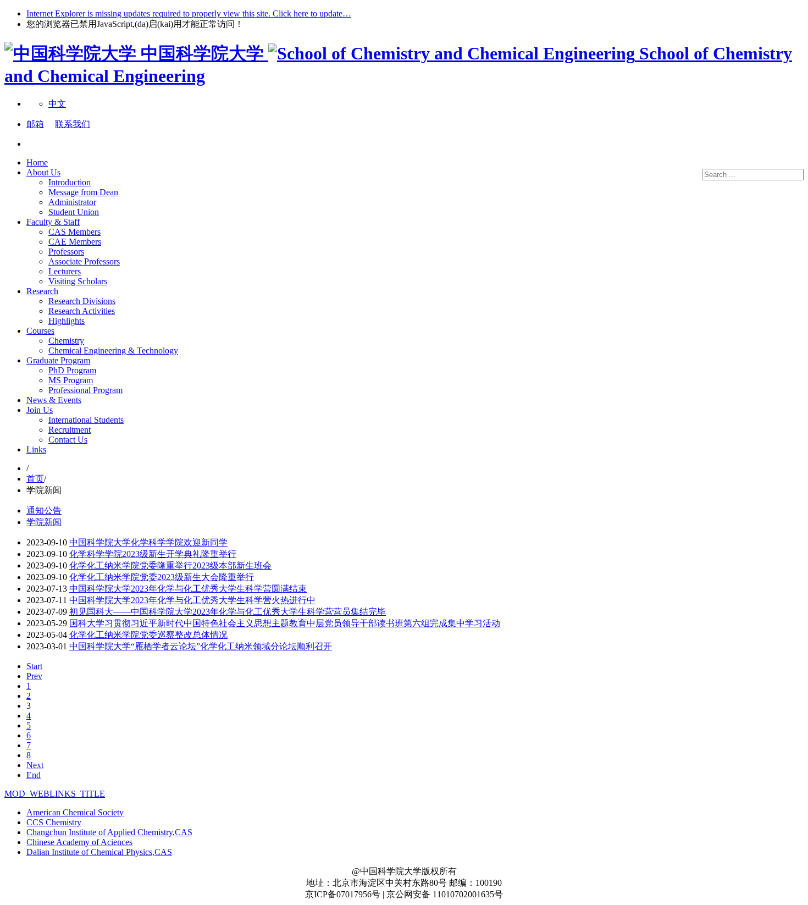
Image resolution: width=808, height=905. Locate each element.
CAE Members (74, 241)
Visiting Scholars (77, 281)
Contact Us (67, 439)
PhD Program (72, 370)
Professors (66, 251)
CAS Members (74, 231)
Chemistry (66, 340)
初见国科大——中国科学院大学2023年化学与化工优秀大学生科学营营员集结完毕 (227, 611)
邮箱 (35, 124)
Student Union (73, 212)
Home (37, 162)
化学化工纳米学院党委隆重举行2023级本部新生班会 (170, 565)
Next (34, 765)
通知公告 (44, 510)
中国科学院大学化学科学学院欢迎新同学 (148, 542)
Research (42, 291)
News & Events (53, 400)
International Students (86, 419)
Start (34, 666)
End (33, 775)
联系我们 (72, 124)
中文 (57, 103)
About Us (43, 172)
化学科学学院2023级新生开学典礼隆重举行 (152, 554)
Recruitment (69, 429)
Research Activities (81, 311)
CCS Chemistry (53, 822)
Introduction (69, 182)
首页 (35, 478)
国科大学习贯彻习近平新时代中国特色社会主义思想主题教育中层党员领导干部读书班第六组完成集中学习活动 (284, 623)
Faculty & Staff (53, 222)
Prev (34, 676)
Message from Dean (83, 192)
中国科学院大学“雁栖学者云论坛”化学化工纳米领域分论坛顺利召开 (200, 646)
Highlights (66, 320)
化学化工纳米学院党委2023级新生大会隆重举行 (161, 577)
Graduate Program (58, 360)
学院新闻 (44, 522)
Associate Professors (84, 261)
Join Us (39, 410)
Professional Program (85, 390)
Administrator (72, 202)
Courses (40, 330)
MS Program (70, 380)
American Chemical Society (75, 812)
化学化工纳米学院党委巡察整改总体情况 (148, 634)
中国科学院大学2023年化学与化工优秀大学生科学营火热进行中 (192, 600)
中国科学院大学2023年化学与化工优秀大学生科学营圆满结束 (188, 588)
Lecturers (64, 271)
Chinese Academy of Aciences (79, 842)
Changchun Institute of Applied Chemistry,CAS (109, 832)
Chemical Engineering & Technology (113, 350)
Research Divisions (81, 301)
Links (36, 449)
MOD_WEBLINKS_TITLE (54, 793)
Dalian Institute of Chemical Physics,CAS (99, 852)
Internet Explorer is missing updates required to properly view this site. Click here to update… (188, 13)
